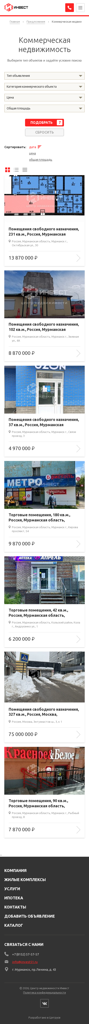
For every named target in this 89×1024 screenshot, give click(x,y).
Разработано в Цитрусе (44, 1017)
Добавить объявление (29, 916)
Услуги (12, 889)
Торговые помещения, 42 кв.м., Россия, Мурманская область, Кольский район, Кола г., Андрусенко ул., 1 (43, 613)
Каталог (13, 925)
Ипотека (13, 898)
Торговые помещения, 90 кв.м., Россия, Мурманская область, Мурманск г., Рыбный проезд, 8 (38, 803)
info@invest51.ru (25, 962)
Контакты (15, 907)
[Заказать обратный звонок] (69, 7)
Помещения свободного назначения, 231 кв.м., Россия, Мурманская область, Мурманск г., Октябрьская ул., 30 (44, 232)
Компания (15, 870)
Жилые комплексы (25, 879)
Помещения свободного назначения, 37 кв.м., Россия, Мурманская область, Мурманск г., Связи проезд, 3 (44, 422)
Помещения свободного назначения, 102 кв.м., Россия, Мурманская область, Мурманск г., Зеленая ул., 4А (44, 327)
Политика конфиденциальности (44, 992)
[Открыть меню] (80, 7)
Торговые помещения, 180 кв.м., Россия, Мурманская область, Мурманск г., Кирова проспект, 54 (40, 518)
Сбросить (44, 132)
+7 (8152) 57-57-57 (25, 954)
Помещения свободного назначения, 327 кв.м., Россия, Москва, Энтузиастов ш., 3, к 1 (44, 712)
